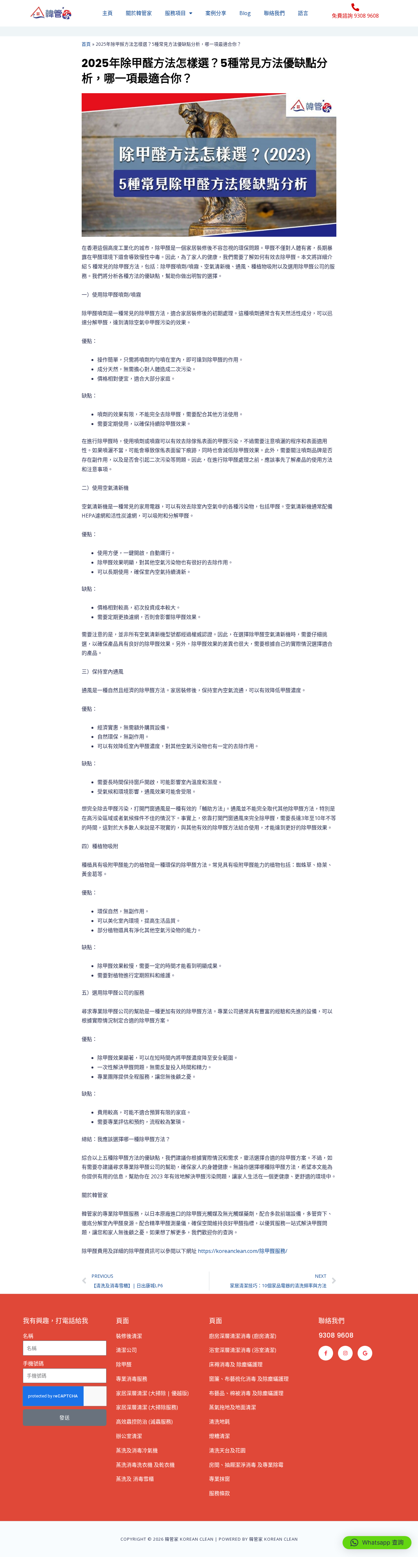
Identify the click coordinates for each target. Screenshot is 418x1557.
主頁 (107, 13)
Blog (245, 13)
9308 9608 (336, 1335)
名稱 (28, 1336)
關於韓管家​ (139, 13)
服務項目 (175, 13)
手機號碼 (33, 1363)
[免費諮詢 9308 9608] (355, 7)
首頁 (86, 44)
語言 (303, 13)
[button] (377, 1542)
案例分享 (215, 13)
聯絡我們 (274, 13)
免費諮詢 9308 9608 (355, 15)
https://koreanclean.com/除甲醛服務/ (242, 1251)
